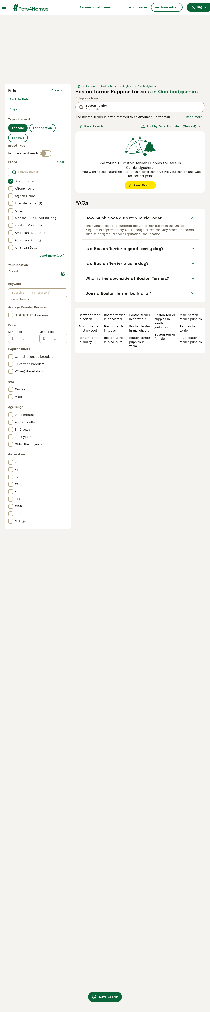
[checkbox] (11, 181)
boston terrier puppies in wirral (139, 342)
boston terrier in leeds (114, 328)
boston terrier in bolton (89, 317)
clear (60, 162)
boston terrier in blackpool (89, 328)
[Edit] (63, 274)
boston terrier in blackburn (114, 340)
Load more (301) (52, 255)
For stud (18, 138)
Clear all (57, 90)
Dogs (13, 109)
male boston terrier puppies (191, 317)
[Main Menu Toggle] (4, 7)
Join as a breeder (134, 7)
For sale (18, 128)
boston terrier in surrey (89, 340)
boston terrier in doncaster (114, 317)
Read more (194, 117)
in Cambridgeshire (175, 91)
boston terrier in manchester (140, 328)
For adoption (42, 128)
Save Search (93, 126)
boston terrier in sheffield (139, 317)
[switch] (45, 153)
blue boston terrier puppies (191, 340)
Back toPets (19, 99)
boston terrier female (164, 337)
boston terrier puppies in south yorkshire (164, 321)
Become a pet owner (95, 7)
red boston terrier (188, 328)
